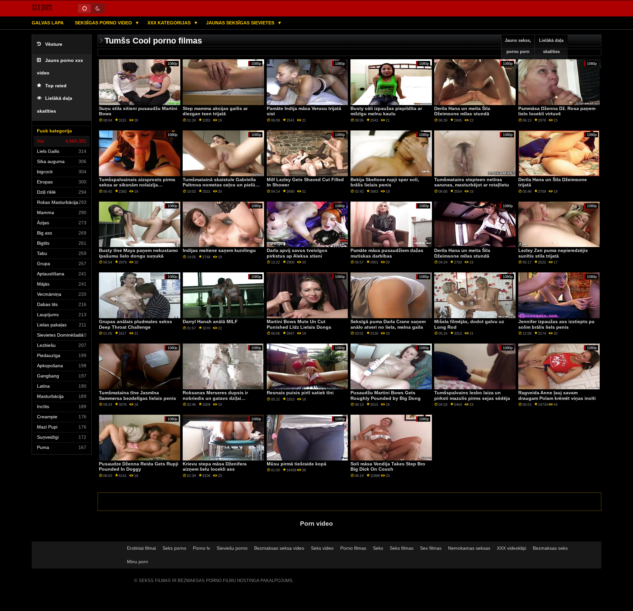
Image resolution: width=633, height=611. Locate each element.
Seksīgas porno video (104, 22)
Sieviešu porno (232, 548)
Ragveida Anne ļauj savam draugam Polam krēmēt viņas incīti (557, 395)
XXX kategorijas (169, 22)
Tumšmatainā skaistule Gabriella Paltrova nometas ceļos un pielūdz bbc (221, 185)
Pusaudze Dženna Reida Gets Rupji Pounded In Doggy (138, 466)
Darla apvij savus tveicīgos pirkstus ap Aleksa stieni (297, 253)
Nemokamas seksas (469, 548)
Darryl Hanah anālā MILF (210, 321)
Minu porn (137, 561)
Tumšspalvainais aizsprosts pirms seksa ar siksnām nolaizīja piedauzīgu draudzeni (137, 185)
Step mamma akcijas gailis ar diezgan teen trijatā (215, 111)
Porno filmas (353, 548)
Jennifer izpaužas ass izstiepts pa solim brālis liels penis (556, 324)
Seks (378, 548)
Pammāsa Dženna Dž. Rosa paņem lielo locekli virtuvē (556, 111)
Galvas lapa (48, 22)
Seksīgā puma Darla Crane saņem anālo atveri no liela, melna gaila (388, 324)
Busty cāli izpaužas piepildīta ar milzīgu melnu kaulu (386, 111)
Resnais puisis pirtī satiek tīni (300, 392)
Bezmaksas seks (550, 548)
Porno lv (201, 548)
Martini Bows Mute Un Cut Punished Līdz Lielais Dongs (299, 324)
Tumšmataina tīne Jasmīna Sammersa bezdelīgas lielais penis (137, 395)
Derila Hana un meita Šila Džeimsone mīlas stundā (462, 111)
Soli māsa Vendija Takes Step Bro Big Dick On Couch (387, 466)
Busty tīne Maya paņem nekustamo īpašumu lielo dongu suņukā (138, 253)
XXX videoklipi (511, 548)
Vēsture (53, 44)
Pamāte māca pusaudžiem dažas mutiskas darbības (386, 253)
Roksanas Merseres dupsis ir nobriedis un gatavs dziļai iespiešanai (215, 398)
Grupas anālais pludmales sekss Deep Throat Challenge (135, 324)
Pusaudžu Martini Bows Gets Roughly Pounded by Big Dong (385, 395)
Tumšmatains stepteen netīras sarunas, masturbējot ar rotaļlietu (471, 182)
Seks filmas (401, 548)
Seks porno (174, 548)
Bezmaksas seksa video (279, 548)
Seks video (322, 548)
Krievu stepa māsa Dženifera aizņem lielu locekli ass (215, 466)
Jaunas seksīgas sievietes (241, 22)
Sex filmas (430, 548)
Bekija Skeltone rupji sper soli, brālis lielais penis (384, 182)
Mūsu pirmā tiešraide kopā (296, 463)
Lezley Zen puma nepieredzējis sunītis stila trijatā (553, 253)
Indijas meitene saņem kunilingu (219, 250)
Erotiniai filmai (141, 548)
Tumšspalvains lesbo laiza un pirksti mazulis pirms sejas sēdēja (472, 395)
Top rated (56, 85)
